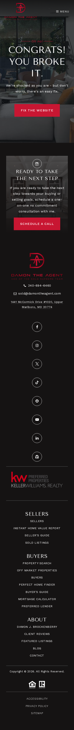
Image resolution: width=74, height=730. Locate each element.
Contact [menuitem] (37, 655)
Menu (64, 11)
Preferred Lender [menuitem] (37, 606)
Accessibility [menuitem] (37, 698)
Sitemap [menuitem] (37, 713)
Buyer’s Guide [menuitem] (37, 592)
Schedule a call (37, 224)
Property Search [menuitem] (37, 563)
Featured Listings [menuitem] (37, 641)
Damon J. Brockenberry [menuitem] (37, 626)
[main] (37, 71)
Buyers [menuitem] (37, 577)
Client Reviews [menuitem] (37, 633)
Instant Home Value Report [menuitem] (37, 528)
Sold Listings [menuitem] (37, 542)
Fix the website (37, 110)
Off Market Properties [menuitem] (37, 570)
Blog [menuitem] (37, 648)
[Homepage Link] (21, 11)
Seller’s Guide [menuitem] (37, 535)
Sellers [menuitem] (37, 521)
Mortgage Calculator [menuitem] (37, 599)
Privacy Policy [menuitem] (37, 706)
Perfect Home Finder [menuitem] (37, 584)
